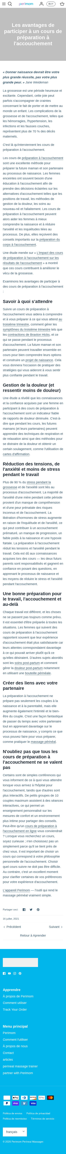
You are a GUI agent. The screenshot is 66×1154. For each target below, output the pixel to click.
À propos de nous (15, 1046)
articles (8, 1059)
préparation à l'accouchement (42, 158)
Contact (8, 1053)
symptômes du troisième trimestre (26, 329)
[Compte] (40, 4)
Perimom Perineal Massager (27, 1141)
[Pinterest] (20, 973)
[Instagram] (14, 973)
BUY (51, 4)
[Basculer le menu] (4, 4)
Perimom (9, 1033)
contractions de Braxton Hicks (29, 334)
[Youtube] (9, 973)
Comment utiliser (15, 1003)
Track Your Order (15, 1009)
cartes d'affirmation (16, 454)
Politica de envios (12, 1113)
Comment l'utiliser (15, 1039)
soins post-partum (27, 663)
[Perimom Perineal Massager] (26, 4)
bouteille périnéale (38, 673)
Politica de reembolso (15, 1118)
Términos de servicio (42, 1118)
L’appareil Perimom (16, 890)
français (11, 1132)
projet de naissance (39, 360)
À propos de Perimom (18, 996)
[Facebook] (4, 973)
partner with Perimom (18, 1073)
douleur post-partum (28, 668)
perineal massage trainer (20, 1066)
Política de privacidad (38, 1113)
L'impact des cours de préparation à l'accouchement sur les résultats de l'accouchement (33, 258)
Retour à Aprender (33, 935)
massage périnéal (43, 742)
